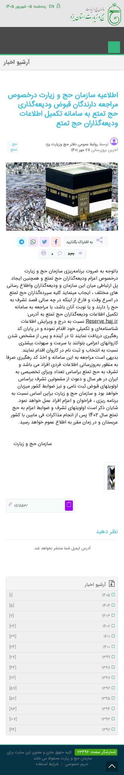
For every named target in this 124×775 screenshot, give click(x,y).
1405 (59, 595)
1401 (59, 637)
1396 (59, 689)
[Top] (112, 766)
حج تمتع (14, 147)
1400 (59, 647)
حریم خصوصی (76, 764)
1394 (59, 709)
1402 (59, 627)
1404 (59, 606)
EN (51, 6)
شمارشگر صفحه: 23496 (96, 752)
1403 (59, 616)
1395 (59, 699)
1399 (59, 658)
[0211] (111, 478)
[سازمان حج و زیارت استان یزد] (95, 13)
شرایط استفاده (47, 764)
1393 (59, 720)
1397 (59, 678)
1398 (59, 668)
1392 (59, 730)
